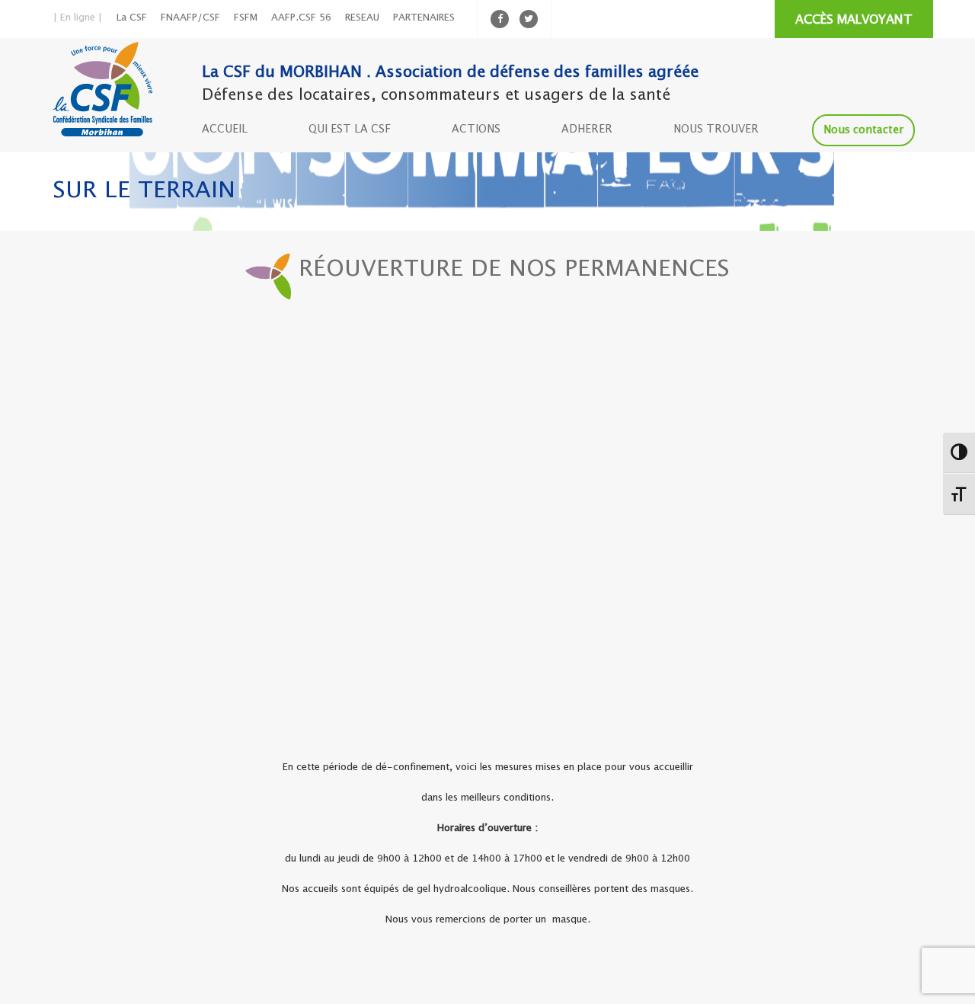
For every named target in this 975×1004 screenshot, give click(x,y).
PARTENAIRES (424, 18)
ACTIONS (476, 129)
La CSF (132, 18)
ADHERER (586, 129)
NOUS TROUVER (716, 129)
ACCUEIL (225, 129)
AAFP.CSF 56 (301, 18)
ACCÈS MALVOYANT (854, 20)
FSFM (245, 18)
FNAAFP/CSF (190, 18)
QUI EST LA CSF (349, 129)
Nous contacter (863, 130)
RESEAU (362, 18)
